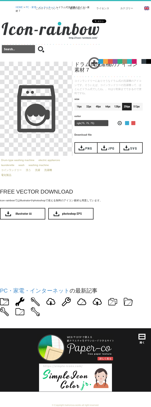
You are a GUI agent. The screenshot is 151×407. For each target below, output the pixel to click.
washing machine (39, 165)
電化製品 (6, 175)
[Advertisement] (75, 252)
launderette (7, 165)
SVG (133, 148)
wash (21, 165)
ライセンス (102, 8)
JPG (111, 148)
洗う (28, 170)
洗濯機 (48, 170)
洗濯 (37, 170)
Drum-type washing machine (17, 160)
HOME (19, 7)
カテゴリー (126, 8)
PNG (88, 148)
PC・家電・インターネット (40, 7)
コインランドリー (11, 170)
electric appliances (49, 160)
